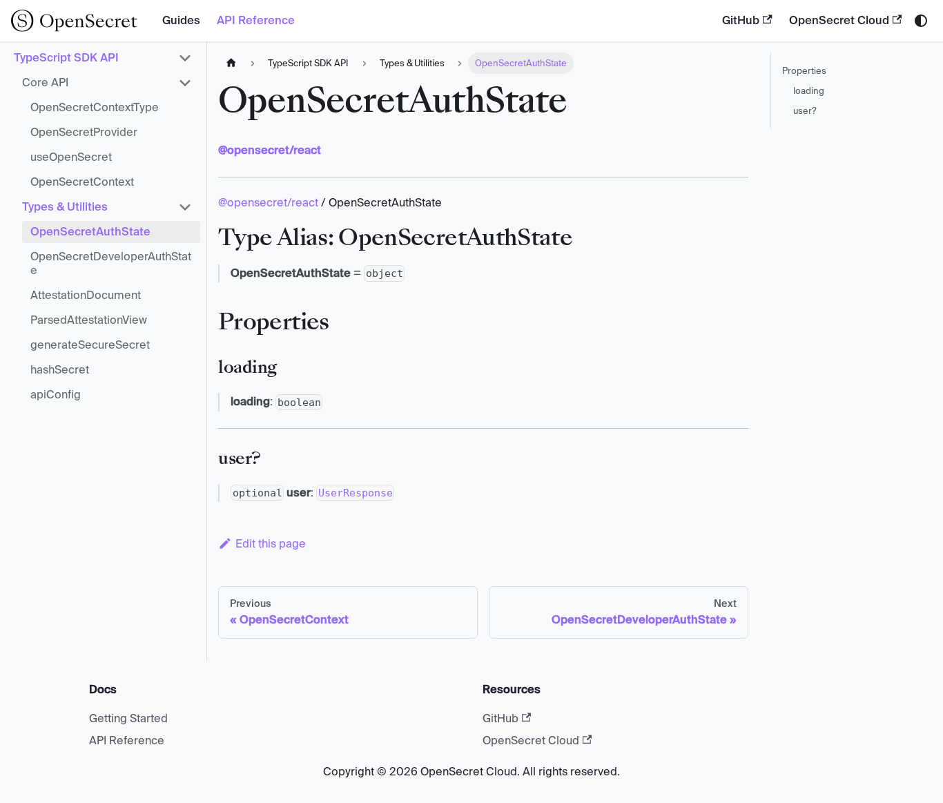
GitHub (740, 20)
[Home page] (231, 63)
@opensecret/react (268, 202)
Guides (181, 20)
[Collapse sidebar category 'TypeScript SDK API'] (185, 58)
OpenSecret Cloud (839, 20)
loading (808, 91)
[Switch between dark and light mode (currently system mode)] (921, 21)
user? (805, 111)
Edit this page (270, 543)
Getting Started (128, 718)
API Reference (256, 20)
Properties (804, 71)
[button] (107, 83)
